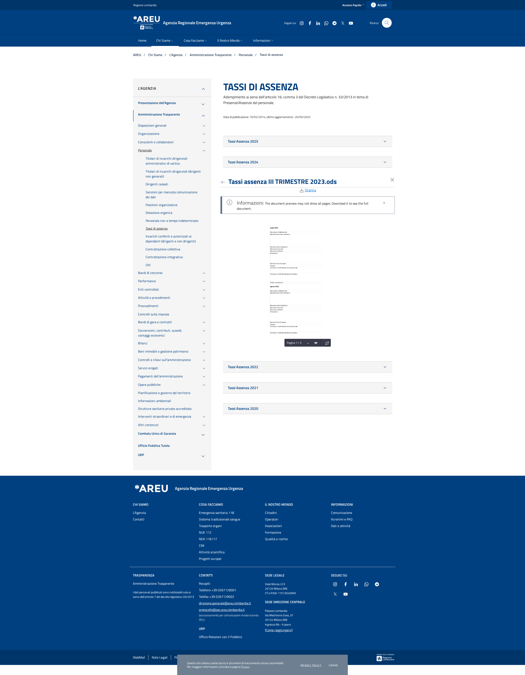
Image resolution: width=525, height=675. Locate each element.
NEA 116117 (208, 538)
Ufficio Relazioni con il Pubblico (220, 636)
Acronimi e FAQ (342, 519)
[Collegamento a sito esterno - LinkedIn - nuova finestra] (316, 22)
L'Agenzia (176, 54)
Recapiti (204, 583)
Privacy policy (311, 665)
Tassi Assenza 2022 (243, 367)
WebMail (139, 657)
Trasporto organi (210, 525)
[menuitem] (142, 41)
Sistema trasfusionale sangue (219, 519)
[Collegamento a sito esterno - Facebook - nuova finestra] (308, 22)
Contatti (138, 519)
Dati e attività (340, 525)
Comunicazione (341, 512)
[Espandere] (326, 343)
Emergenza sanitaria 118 (216, 512)
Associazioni (273, 525)
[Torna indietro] (223, 181)
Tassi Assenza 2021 (243, 388)
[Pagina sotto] (315, 343)
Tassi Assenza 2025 (243, 141)
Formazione (273, 532)
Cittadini (271, 512)
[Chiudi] (384, 202)
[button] (353, 5)
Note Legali (160, 657)
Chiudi (333, 665)
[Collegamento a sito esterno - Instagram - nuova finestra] (300, 22)
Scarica (310, 190)
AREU (137, 54)
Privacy (245, 667)
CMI (201, 545)
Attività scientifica (212, 552)
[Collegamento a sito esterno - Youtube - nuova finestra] (349, 22)
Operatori (271, 519)
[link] (379, 5)
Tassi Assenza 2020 (243, 408)
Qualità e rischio (276, 538)
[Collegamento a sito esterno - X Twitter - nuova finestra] (341, 22)
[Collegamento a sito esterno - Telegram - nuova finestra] (333, 22)
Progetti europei (210, 558)
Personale (246, 54)
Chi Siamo (155, 54)
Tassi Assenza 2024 (243, 162)
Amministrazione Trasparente (211, 54)
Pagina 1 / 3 (294, 342)
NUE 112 (205, 532)
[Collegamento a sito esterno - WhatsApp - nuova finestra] (325, 22)
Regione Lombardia (144, 5)
